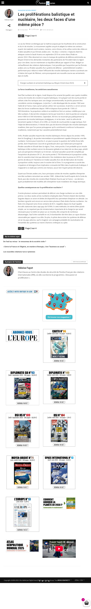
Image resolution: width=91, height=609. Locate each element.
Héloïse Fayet (9, 20)
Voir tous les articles (79, 261)
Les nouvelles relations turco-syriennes (19, 252)
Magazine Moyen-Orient (27, 10)
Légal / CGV (79, 580)
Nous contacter (64, 580)
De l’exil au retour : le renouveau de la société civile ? (24, 242)
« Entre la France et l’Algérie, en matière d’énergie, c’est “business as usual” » (34, 247)
